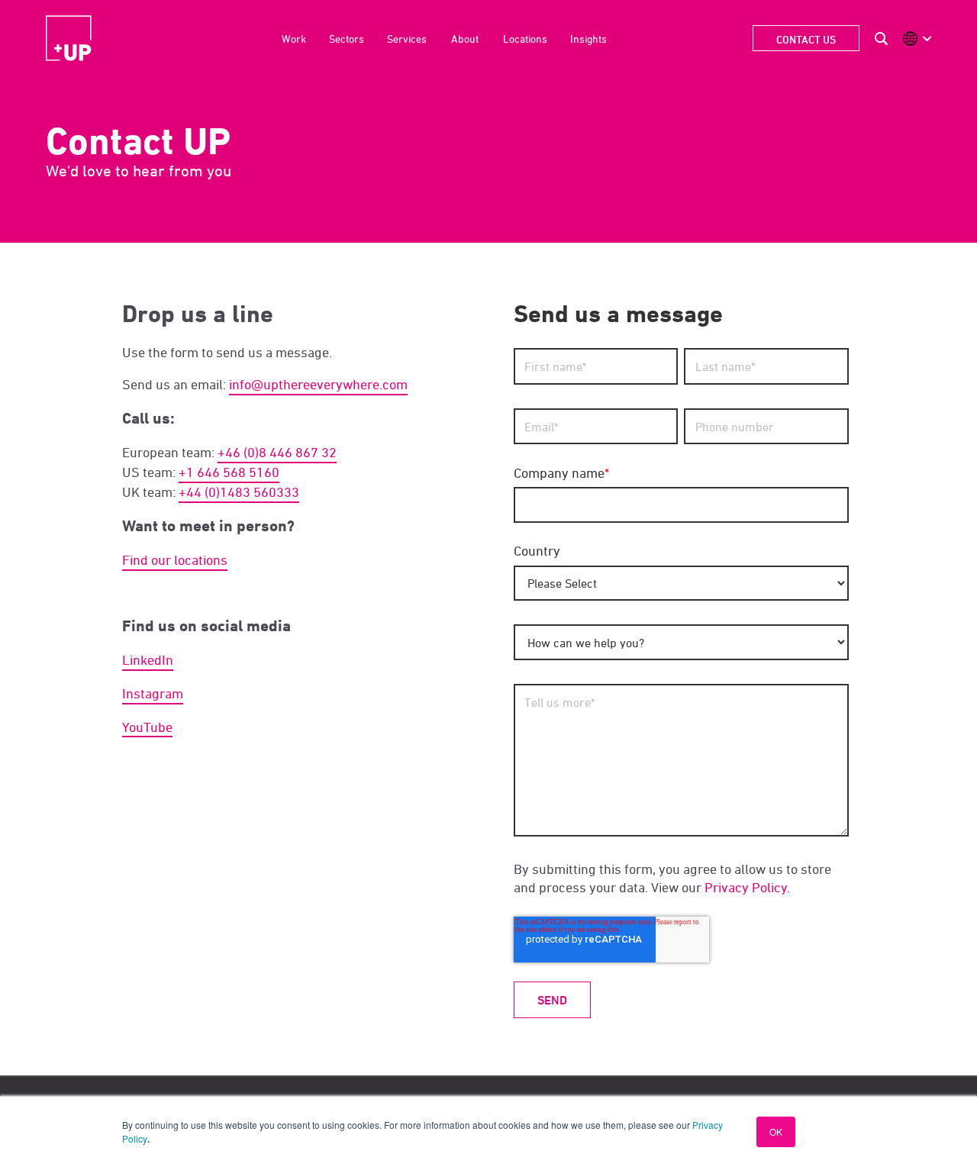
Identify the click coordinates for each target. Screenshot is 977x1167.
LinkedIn (147, 660)
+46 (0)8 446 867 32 (277, 452)
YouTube (147, 727)
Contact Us (806, 39)
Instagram (152, 693)
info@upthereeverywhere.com (318, 384)
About (465, 38)
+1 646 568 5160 (229, 472)
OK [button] (775, 1131)
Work (294, 38)
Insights (588, 38)
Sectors (346, 38)
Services (407, 38)
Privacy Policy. (747, 887)
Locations (525, 38)
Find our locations (174, 560)
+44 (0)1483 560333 (239, 492)
